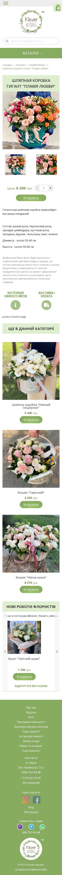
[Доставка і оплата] (46, 305)
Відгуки (31, 712)
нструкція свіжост (31, 736)
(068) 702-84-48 (31, 772)
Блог (31, 717)
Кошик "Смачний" (31, 492)
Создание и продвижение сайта (31, 869)
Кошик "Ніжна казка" (31, 577)
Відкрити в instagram (31, 686)
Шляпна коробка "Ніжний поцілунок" (31, 406)
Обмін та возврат (31, 746)
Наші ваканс (30, 750)
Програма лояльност (30, 722)
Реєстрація (31, 812)
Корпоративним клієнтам (31, 727)
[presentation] (4, 651)
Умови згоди (31, 741)
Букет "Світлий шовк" (24, 658)
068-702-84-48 (31, 832)
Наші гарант (30, 731)
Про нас (31, 707)
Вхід (31, 807)
